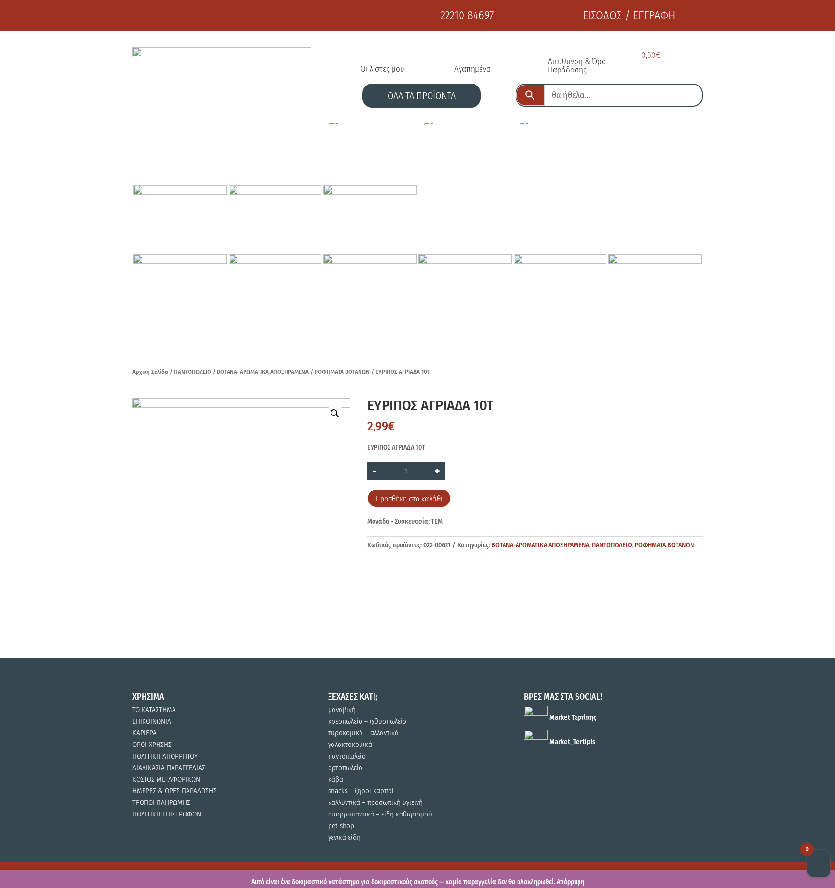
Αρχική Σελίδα (150, 371)
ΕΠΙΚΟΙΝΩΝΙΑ (151, 721)
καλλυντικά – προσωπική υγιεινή (375, 802)
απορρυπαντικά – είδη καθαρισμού (380, 814)
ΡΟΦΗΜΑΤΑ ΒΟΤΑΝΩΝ (342, 371)
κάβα (335, 779)
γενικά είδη (344, 837)
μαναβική (342, 709)
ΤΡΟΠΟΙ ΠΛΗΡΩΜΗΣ (161, 802)
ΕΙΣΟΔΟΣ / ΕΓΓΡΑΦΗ (629, 15)
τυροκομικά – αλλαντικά (363, 733)
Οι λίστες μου (382, 69)
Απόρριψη (570, 882)
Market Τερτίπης (572, 717)
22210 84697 (467, 15)
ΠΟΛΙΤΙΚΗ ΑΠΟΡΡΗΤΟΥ (165, 756)
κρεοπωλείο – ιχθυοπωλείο (367, 721)
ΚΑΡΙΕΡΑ (144, 733)
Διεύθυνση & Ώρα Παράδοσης (577, 66)
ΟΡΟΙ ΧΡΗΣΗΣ (152, 744)
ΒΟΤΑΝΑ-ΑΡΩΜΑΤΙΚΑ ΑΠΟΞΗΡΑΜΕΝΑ (263, 371)
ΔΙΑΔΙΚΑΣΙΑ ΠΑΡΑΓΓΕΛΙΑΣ (168, 767)
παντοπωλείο (347, 756)
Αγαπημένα (472, 69)
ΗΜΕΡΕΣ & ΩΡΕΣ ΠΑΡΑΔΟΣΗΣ (174, 791)
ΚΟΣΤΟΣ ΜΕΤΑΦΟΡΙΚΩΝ (166, 779)
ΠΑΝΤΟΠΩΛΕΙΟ (192, 371)
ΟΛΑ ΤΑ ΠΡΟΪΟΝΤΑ (422, 95)
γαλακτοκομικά (350, 744)
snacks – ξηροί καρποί (361, 791)
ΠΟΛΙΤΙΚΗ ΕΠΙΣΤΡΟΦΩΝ (166, 814)
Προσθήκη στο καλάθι (409, 498)
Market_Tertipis (572, 741)
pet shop (341, 825)
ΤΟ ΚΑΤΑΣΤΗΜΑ (154, 709)
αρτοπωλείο (345, 767)
